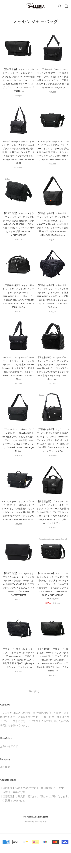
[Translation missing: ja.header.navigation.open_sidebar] (5, 5)
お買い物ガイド (9, 746)
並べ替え (34, 691)
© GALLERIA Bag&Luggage (35, 817)
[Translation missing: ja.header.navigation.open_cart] (66, 6)
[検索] (59, 5)
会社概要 (5, 767)
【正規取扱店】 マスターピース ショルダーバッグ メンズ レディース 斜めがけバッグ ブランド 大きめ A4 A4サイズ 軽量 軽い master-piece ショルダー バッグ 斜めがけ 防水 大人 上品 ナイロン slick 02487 (53, 660)
